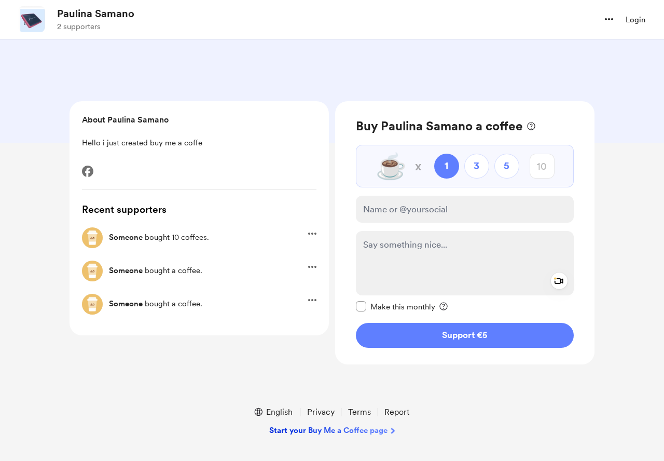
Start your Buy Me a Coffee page (328, 430)
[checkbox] (395, 306)
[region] (464, 232)
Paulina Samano (95, 13)
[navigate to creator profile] (32, 19)
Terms (359, 412)
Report (396, 412)
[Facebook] (87, 171)
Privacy (321, 412)
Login (635, 19)
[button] (609, 19)
